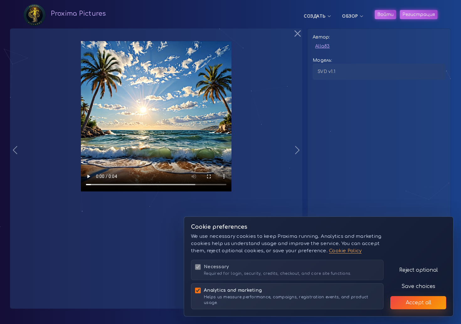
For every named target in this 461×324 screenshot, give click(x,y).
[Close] (297, 33)
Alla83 (322, 46)
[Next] (280, 150)
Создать (317, 16)
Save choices (418, 286)
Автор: (321, 37)
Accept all (418, 303)
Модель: (322, 60)
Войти (385, 14)
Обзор (352, 16)
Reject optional (418, 270)
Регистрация (418, 14)
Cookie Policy (345, 250)
